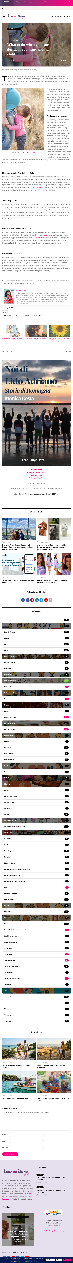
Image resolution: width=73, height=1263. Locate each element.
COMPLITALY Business (19, 1252)
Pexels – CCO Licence (27, 152)
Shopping (18, 1216)
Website (5, 1147)
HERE (30, 1194)
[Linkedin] (7, 308)
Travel (40, 1174)
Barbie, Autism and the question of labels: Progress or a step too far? (52, 581)
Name (4, 1134)
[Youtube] (12, 308)
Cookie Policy (48, 1231)
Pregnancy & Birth (14, 28)
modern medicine (48, 235)
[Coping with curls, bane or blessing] (36, 331)
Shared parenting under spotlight (12, 338)
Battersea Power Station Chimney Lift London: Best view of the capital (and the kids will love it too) (17, 547)
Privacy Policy (59, 1231)
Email (4, 1141)
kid (41, 187)
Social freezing (38, 238)
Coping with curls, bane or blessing (35, 338)
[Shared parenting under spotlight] (13, 331)
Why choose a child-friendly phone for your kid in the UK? (31, 2)
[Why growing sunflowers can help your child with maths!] (59, 331)
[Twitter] (9, 308)
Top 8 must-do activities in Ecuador (15, 1098)
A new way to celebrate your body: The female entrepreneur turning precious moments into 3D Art (51, 547)
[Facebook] (4, 308)
